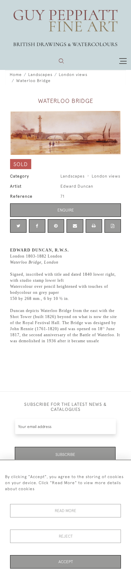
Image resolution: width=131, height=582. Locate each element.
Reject (66, 536)
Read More (65, 510)
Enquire (65, 210)
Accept (65, 561)
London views (73, 74)
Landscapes (40, 74)
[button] (61, 61)
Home (16, 74)
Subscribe (65, 454)
